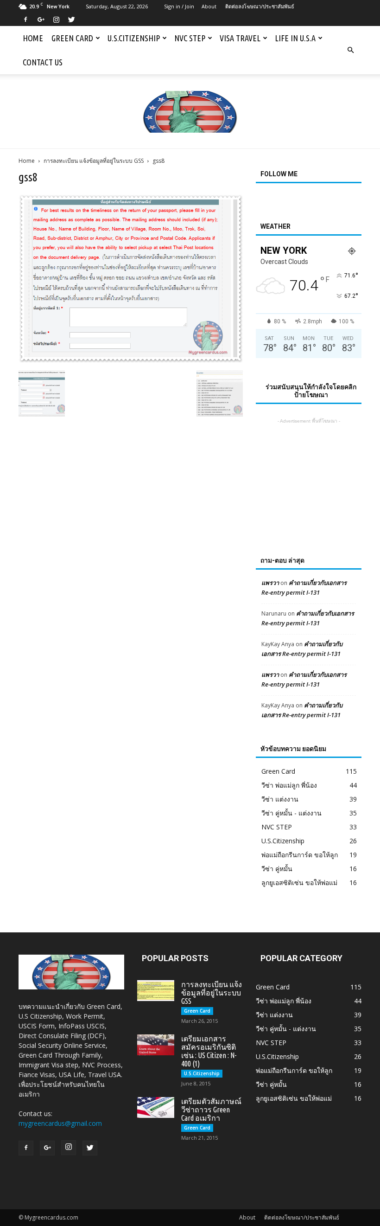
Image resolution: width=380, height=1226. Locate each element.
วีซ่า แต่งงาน (279, 799)
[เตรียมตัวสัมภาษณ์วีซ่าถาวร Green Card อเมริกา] (155, 1107)
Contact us (43, 62)
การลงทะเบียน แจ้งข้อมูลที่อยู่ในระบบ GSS (94, 161)
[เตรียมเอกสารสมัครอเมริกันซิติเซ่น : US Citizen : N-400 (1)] (155, 1044)
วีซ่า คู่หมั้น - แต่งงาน (291, 813)
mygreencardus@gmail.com (60, 1123)
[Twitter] (71, 19)
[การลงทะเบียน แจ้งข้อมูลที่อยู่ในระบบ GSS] (155, 990)
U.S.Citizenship (134, 38)
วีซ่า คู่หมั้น (276, 868)
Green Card (72, 38)
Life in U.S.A (295, 38)
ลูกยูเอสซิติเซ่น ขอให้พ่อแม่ (299, 882)
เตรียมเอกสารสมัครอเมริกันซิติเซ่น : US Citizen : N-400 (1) (208, 1051)
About (209, 6)
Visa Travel (240, 38)
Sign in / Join (179, 6)
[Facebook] (25, 19)
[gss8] (131, 360)
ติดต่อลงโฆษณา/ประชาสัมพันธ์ (259, 6)
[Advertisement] (308, 472)
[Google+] (41, 19)
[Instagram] (56, 19)
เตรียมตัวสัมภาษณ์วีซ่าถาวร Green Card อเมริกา (211, 1109)
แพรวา (270, 582)
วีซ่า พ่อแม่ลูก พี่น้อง (289, 785)
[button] (350, 50)
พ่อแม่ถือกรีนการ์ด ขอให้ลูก (299, 854)
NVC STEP (189, 38)
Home (33, 38)
